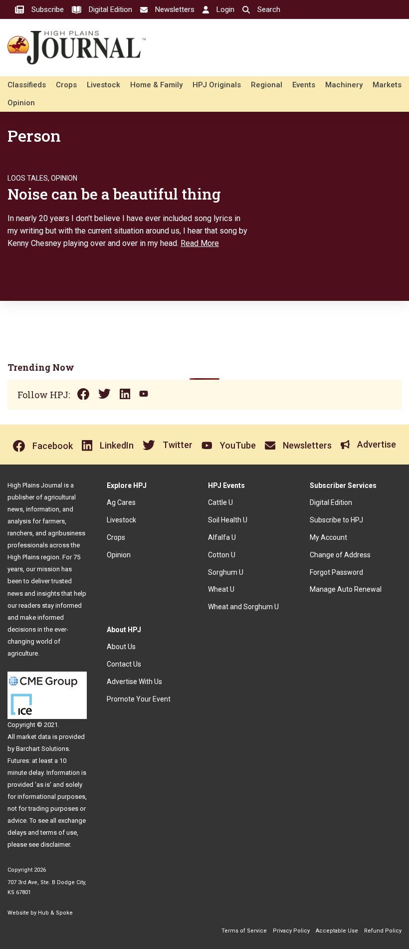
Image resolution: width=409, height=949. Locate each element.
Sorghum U (225, 572)
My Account (328, 537)
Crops (66, 84)
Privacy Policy (291, 931)
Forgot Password (336, 572)
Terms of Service (244, 931)
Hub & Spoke (55, 913)
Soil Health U (227, 520)
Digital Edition (331, 502)
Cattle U (220, 502)
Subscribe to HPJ (336, 520)
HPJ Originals (217, 84)
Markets (387, 84)
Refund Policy (383, 931)
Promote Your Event (139, 699)
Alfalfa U (222, 537)
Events (303, 84)
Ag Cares (121, 502)
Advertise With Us (134, 682)
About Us (121, 647)
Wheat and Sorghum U (243, 607)
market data (33, 736)
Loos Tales (27, 178)
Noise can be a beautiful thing (114, 194)
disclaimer (55, 844)
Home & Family (156, 84)
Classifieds (26, 84)
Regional (266, 84)
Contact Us (124, 664)
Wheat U (221, 589)
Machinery (344, 84)
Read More (200, 243)
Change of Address (340, 555)
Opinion (21, 102)
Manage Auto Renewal (346, 589)
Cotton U (221, 555)
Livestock (103, 84)
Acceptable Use (337, 931)
